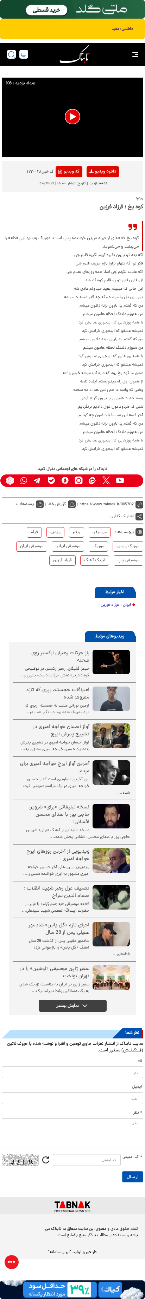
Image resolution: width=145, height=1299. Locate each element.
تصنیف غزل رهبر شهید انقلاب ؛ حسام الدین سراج (56, 892)
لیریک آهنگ (94, 560)
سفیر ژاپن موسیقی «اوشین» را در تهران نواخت (54, 972)
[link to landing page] (74, 54)
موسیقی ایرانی (68, 546)
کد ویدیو (72, 172)
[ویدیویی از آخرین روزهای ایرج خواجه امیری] (111, 860)
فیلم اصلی (94, 190)
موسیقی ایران (31, 546)
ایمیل (137, 1087)
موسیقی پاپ (128, 560)
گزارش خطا (57, 504)
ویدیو (55, 532)
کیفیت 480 (94, 201)
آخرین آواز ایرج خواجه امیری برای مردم (54, 767)
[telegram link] (37, 480)
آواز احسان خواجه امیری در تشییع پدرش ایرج (61, 730)
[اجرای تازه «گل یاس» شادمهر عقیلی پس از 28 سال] (111, 934)
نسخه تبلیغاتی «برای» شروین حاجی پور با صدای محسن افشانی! (59, 815)
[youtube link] (119, 480)
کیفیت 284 (94, 212)
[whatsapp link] (23, 480)
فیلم (34, 532)
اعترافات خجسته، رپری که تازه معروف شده (57, 694)
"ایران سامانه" (59, 1252)
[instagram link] (78, 480)
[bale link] (51, 480)
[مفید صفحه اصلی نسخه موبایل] (72, 29)
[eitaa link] (92, 480)
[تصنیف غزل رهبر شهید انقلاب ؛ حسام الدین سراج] (111, 897)
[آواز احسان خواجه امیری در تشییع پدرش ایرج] (111, 735)
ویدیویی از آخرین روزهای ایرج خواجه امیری (57, 855)
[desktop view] (23, 54)
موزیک (98, 546)
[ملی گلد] (72, 9)
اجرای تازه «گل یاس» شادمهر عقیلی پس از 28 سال (59, 929)
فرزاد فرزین (62, 560)
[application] (72, 117)
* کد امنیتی (132, 1157)
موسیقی (100, 532)
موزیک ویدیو (127, 546)
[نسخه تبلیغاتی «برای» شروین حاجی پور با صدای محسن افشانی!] (111, 816)
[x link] (106, 480)
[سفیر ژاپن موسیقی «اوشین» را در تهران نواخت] (111, 977)
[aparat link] (133, 480)
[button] (72, 116)
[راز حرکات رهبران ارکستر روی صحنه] (111, 662)
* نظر (137, 1113)
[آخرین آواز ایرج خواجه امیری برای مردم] (111, 772)
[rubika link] (10, 480)
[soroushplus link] (65, 480)
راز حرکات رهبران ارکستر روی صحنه (60, 657)
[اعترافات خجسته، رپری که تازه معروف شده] (111, 699)
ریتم (76, 532)
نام (140, 1061)
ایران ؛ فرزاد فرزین (116, 605)
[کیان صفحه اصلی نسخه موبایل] (72, 1289)
